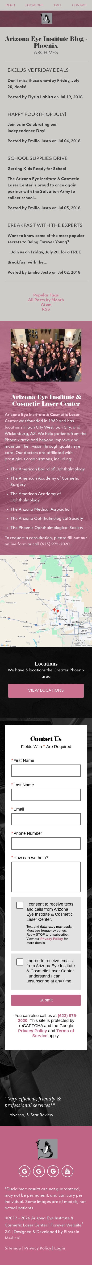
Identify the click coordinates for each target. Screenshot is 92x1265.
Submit (46, 1000)
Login (59, 1248)
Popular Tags (46, 295)
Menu (10, 5)
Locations (34, 5)
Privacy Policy (51, 939)
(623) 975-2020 (55, 544)
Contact (79, 5)
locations (13, 428)
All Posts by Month (46, 300)
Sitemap (13, 1248)
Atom (46, 305)
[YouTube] (67, 1171)
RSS (46, 309)
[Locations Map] (46, 601)
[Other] (24, 1171)
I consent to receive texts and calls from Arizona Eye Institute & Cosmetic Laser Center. (49, 923)
